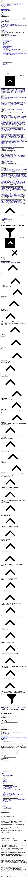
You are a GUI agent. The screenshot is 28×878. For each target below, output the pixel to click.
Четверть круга (4, 103)
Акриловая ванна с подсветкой (7, 157)
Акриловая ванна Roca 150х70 (18, 175)
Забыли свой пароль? (5, 760)
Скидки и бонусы (17, 49)
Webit (17, 753)
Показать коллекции (5, 261)
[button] (4, 6)
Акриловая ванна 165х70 (12, 124)
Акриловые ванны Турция (6, 147)
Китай (2, 191)
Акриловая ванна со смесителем (18, 156)
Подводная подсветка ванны (7, 566)
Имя (2, 716)
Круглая (23, 102)
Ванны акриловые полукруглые (8, 104)
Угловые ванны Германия (6, 176)
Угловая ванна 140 (23, 191)
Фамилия (3, 717)
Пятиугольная (18, 102)
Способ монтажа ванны (6, 654)
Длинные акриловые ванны (16, 127)
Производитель (4, 296)
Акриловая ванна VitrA (6, 143)
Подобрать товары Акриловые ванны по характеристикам (15, 704)
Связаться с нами (7, 771)
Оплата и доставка (7, 44)
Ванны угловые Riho (21, 137)
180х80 (2, 89)
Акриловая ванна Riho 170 (6, 183)
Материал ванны (4, 376)
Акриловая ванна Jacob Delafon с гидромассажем (11, 199)
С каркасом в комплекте (10, 109)
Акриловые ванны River (17, 136)
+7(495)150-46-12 (23, 869)
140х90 (20, 92)
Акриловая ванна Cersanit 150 (7, 202)
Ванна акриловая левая (6, 151)
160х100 (23, 90)
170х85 (2, 90)
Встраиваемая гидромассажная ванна (9, 181)
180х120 (13, 88)
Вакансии (11, 49)
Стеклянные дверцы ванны (7, 579)
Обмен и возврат (11, 51)
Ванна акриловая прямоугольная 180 (12, 171)
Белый (21, 112)
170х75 (8, 90)
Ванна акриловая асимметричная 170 (12, 170)
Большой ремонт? (7, 47)
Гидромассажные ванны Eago (8, 178)
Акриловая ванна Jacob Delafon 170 (8, 184)
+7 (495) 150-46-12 (5, 9)
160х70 (12, 91)
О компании (6, 49)
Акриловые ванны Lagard (17, 135)
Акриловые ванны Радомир (16, 140)
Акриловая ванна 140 (5, 116)
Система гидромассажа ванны (7, 553)
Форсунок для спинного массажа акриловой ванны (12, 617)
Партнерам (11, 50)
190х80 (5, 88)
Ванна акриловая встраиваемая (7, 164)
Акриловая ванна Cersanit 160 (9, 177)
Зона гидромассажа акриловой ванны (9, 591)
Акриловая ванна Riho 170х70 (7, 189)
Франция (19, 97)
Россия (7, 98)
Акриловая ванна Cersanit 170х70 (16, 193)
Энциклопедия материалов (20, 50)
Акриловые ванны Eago (6, 135)
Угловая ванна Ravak (7, 195)
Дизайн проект (23, 51)
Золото (15, 112)
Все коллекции (7, 259)
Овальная (9, 103)
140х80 (23, 92)
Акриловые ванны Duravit (18, 134)
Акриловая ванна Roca (22, 141)
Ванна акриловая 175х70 (10, 117)
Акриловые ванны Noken (6, 136)
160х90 (2, 91)
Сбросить (3, 693)
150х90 (23, 91)
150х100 (20, 91)
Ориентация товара (5, 540)
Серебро (8, 112)
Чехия (2, 98)
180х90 (20, 88)
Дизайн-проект (6, 41)
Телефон (3, 719)
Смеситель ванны (4, 629)
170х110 (16, 89)
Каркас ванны (4, 472)
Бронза (11, 112)
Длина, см (3, 334)
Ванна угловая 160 (5, 193)
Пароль (2, 756)
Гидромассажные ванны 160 (20, 171)
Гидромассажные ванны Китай (16, 188)
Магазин (5, 42)
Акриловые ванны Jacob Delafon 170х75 (14, 201)
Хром (18, 112)
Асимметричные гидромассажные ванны (17, 174)
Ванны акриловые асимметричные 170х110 (11, 203)
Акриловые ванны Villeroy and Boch (9, 137)
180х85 (23, 88)
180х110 (17, 88)
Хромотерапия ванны (5, 476)
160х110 (20, 90)
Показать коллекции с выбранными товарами (11, 262)
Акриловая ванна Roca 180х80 (18, 195)
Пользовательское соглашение (10, 54)
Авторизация (3, 7)
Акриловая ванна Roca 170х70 (7, 194)
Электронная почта (5, 720)
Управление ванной (5, 667)
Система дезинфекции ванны (7, 642)
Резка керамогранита (7, 46)
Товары (2, 259)
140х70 (2, 94)
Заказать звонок (4, 735)
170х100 (20, 89)
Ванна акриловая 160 (21, 129)
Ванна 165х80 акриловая (17, 118)
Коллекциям (7, 707)
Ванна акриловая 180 (5, 130)
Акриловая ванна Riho (11, 141)
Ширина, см (3, 347)
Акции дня (5, 43)
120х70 (5, 94)
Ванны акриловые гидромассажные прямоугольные (12, 186)
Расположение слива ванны (7, 680)
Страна (2, 308)
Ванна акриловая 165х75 (12, 119)
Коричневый (3, 112)
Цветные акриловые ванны (7, 161)
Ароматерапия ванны (5, 515)
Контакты (5, 51)
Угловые (2, 109)
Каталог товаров (6, 768)
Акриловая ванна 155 (5, 127)
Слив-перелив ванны (5, 502)
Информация (6, 770)
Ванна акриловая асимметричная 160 (9, 169)
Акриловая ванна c (16, 138)
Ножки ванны (4, 422)
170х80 (5, 90)
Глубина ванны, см (5, 362)
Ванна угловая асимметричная (7, 204)
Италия (2, 97)
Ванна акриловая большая (7, 125)
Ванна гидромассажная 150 (20, 190)
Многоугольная (4, 102)
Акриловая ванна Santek (6, 142)
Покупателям (6, 50)
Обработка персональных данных (19, 53)
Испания (6, 97)
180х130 (9, 88)
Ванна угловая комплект (22, 155)
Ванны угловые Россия (6, 175)
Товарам (2, 707)
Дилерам (17, 51)
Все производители (7, 40)
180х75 (5, 89)
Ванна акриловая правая (16, 151)
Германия (24, 97)
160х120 (12, 90)
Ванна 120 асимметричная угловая (11, 191)
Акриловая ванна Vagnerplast (18, 142)
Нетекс (15, 750)
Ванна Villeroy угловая (7, 180)
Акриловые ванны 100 (15, 116)
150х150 (16, 91)
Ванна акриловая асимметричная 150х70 (10, 173)
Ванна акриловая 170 (15, 128)
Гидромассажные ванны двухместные (11, 186)
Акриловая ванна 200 (5, 128)
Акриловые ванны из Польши (7, 148)
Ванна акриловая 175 (15, 123)
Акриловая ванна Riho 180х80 (18, 203)
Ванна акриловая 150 (11, 129)
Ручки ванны (4, 409)
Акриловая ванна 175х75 (10, 121)
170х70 (16, 90)
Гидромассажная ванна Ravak (19, 183)
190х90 (2, 88)
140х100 (16, 92)
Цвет (2, 461)
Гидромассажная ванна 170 (17, 200)
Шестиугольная (11, 102)
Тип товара (3, 285)
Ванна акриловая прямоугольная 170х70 (9, 196)
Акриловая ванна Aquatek (6, 138)
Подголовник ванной (5, 424)
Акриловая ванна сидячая (19, 122)
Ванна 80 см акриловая (19, 125)
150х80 (2, 92)
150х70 (8, 92)
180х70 (8, 89)
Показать (2, 692)
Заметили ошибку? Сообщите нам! (8, 737)
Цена (2, 272)
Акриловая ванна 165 (5, 123)
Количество (3, 721)
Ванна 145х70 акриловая (6, 118)
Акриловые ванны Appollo (6, 134)
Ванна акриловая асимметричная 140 (15, 197)
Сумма (2, 723)
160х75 (8, 91)
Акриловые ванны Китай (18, 147)
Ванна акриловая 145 (21, 117)
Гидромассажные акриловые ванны (8, 155)
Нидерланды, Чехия (12, 97)
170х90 (23, 89)
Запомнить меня (5, 758)
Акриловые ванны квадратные (19, 103)
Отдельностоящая (19, 109)
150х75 (5, 92)
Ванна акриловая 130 (8, 122)
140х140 (12, 92)
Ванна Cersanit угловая (18, 180)
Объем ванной (4, 360)
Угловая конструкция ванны (7, 604)
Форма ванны (4, 398)
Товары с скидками (5, 310)
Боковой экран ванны (5, 488)
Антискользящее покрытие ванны (8, 527)
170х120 (12, 89)
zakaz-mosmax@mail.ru (5, 10)
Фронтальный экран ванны (7, 438)
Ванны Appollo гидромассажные (17, 182)
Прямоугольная (11, 105)
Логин (2, 755)
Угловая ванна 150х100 (6, 156)
